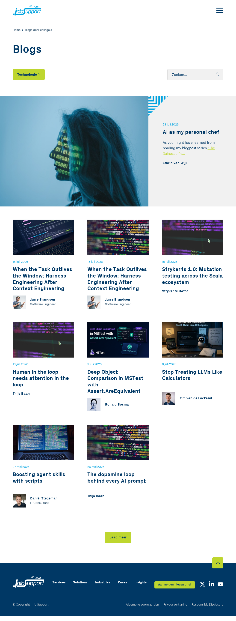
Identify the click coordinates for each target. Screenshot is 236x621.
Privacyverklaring (175, 604)
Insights (141, 582)
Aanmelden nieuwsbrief (174, 584)
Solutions (80, 582)
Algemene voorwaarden (142, 604)
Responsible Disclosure (207, 604)
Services (58, 582)
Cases (122, 582)
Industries (102, 582)
